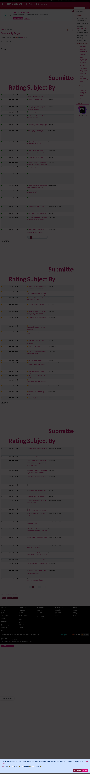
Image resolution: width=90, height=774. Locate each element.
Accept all (85, 770)
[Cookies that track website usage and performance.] (19, 767)
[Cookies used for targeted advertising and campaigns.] (30, 767)
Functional (37, 766)
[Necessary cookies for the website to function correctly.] (9, 767)
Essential (6, 766)
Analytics (16, 766)
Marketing (26, 766)
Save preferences (77, 770)
